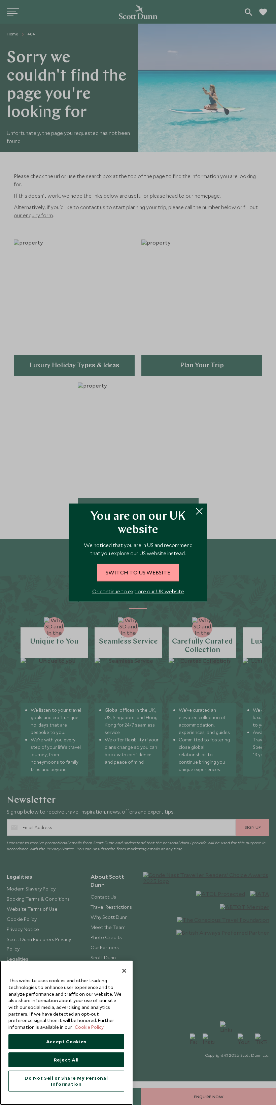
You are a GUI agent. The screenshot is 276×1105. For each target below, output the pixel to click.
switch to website (138, 572)
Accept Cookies (66, 1042)
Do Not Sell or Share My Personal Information (66, 1081)
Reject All (66, 1060)
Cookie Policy (89, 1027)
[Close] (124, 970)
